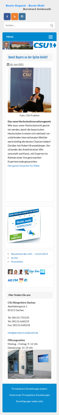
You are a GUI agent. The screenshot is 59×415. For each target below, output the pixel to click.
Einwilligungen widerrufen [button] (29, 401)
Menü (9, 36)
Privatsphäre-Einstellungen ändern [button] (29, 389)
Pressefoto (17, 261)
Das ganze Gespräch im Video (23, 165)
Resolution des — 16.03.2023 (29, 253)
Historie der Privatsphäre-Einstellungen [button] (29, 395)
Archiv (14, 257)
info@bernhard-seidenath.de (23, 332)
